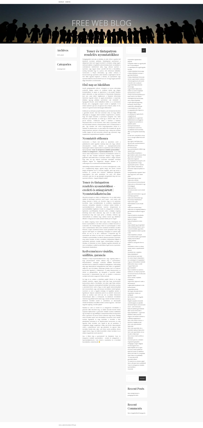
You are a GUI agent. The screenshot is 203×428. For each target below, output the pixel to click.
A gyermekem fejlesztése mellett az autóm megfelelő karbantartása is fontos (135, 90)
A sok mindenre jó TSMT (134, 108)
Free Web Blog (101, 23)
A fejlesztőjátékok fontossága (136, 71)
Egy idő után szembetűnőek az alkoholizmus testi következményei (136, 145)
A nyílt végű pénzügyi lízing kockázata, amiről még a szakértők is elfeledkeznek (135, 104)
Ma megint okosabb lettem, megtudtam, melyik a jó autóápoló (135, 293)
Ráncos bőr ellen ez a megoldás (136, 353)
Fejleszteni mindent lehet (134, 207)
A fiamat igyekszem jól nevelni (136, 81)
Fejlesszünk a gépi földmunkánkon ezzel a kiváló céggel (135, 203)
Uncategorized (61, 69)
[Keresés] (144, 50)
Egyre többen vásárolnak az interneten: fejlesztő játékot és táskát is (136, 168)
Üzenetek (67, 2)
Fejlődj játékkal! (132, 240)
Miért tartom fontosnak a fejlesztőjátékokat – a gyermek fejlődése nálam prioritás (136, 312)
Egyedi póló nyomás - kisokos (136, 164)
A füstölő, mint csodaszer (135, 83)
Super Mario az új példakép (135, 355)
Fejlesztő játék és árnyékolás (136, 215)
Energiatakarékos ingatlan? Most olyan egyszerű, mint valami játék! (136, 174)
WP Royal (73, 425)
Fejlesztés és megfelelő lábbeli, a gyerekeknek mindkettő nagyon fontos (137, 211)
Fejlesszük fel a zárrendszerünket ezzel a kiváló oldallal (136, 190)
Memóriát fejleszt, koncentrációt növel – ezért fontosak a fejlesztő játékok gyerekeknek (136, 306)
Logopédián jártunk (133, 289)
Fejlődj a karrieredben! (134, 238)
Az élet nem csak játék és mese (136, 135)
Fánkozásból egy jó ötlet (134, 178)
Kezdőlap (61, 2)
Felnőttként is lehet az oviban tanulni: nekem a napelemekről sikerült (136, 248)
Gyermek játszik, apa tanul (135, 256)
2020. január (60, 55)
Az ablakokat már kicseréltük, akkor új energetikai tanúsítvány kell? (136, 131)
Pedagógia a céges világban (135, 343)
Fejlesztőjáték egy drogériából (136, 225)
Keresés (142, 378)
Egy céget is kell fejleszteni (135, 141)
